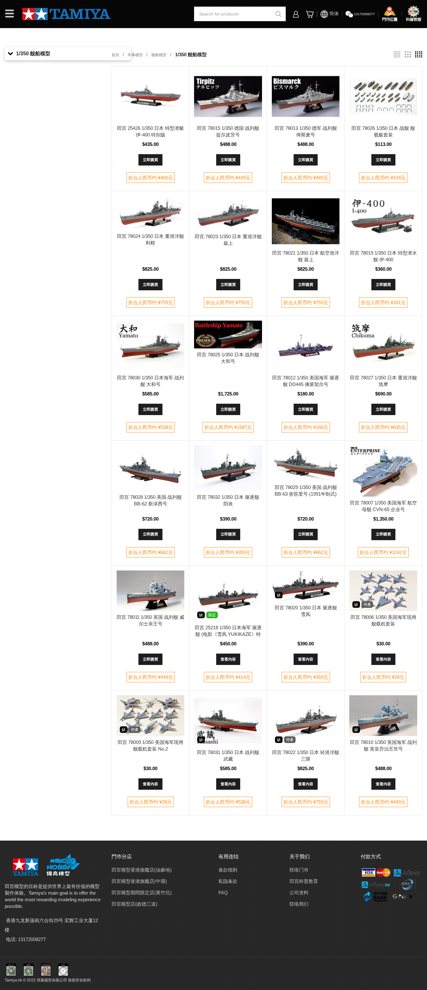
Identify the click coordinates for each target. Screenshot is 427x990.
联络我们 (299, 904)
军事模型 (136, 55)
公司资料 (299, 892)
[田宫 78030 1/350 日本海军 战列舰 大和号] (151, 346)
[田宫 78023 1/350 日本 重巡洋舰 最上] (228, 213)
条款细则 (227, 869)
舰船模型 (159, 55)
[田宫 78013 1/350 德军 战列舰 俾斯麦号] (306, 96)
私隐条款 (227, 881)
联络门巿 (299, 869)
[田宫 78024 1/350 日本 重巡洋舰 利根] (151, 213)
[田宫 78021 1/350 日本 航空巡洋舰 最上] (306, 221)
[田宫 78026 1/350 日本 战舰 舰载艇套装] (383, 96)
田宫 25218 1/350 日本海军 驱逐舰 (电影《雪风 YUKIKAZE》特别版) (228, 634)
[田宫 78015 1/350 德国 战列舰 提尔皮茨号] (228, 96)
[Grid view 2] (397, 54)
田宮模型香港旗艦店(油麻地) (142, 869)
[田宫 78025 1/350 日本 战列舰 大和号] (228, 334)
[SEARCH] (278, 14)
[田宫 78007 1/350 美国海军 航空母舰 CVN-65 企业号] (383, 470)
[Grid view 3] (408, 54)
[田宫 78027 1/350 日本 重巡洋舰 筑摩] (383, 346)
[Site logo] (67, 13)
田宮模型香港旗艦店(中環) (139, 881)
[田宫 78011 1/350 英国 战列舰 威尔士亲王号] (151, 590)
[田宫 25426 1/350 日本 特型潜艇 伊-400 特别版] (151, 96)
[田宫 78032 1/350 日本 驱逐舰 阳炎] (228, 468)
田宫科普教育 (304, 881)
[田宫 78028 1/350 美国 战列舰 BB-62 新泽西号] (151, 468)
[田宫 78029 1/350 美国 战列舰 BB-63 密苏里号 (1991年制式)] (306, 463)
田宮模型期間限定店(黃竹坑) (142, 892)
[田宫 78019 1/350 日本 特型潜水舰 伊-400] (383, 221)
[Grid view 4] (418, 54)
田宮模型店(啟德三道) (134, 904)
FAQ (223, 892)
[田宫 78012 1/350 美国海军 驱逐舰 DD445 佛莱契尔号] (306, 346)
